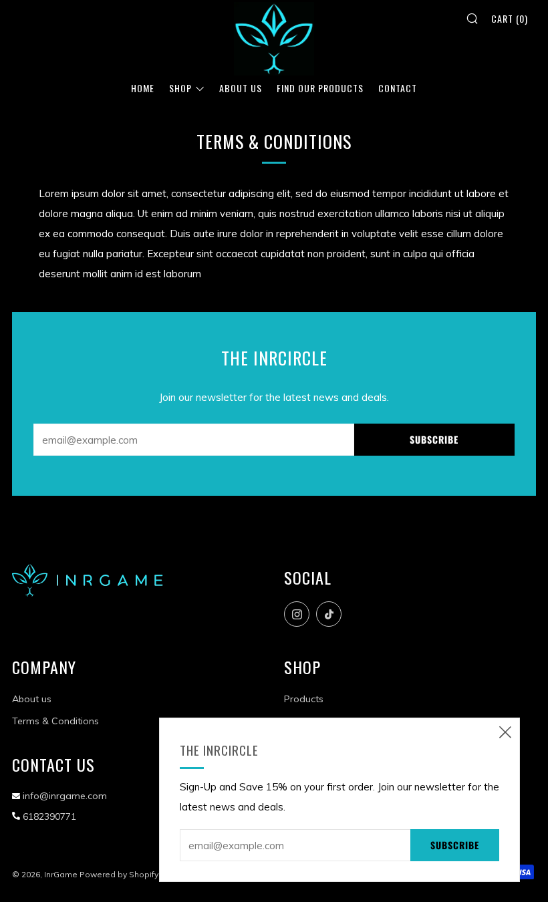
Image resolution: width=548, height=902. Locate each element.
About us (31, 699)
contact (397, 88)
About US (240, 88)
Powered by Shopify (119, 874)
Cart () (509, 18)
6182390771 (49, 816)
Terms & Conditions (55, 721)
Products (303, 699)
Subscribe (434, 439)
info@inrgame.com (65, 796)
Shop (180, 88)
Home (142, 88)
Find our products (320, 88)
